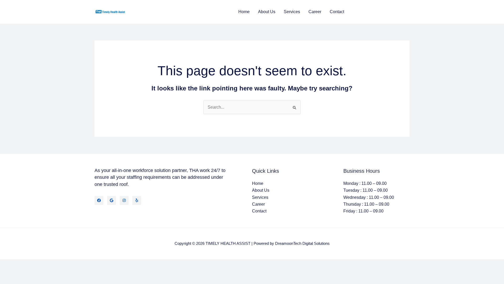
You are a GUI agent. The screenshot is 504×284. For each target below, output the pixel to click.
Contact (337, 11)
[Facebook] (98, 200)
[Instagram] (124, 200)
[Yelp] (136, 200)
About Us (266, 11)
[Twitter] (111, 200)
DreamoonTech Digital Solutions (302, 243)
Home (244, 11)
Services (292, 11)
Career (314, 11)
